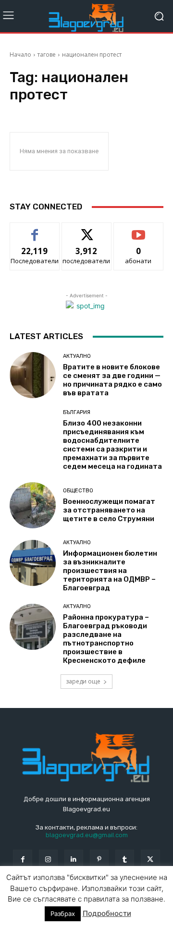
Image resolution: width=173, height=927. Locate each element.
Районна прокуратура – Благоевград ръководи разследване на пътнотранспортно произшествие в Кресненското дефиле (106, 639)
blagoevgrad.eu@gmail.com (87, 835)
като (34, 229)
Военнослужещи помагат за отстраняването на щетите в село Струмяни (109, 510)
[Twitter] (150, 859)
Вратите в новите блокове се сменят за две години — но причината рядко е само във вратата (112, 380)
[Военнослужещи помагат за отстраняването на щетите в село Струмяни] (33, 505)
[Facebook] (22, 859)
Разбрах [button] (62, 913)
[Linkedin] (73, 859)
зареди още (83, 681)
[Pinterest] (99, 859)
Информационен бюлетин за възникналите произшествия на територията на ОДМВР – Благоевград (110, 570)
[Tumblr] (124, 859)
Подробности (107, 913)
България (76, 412)
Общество (78, 490)
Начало (20, 54)
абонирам (138, 229)
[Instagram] (48, 859)
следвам (86, 229)
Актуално (77, 356)
